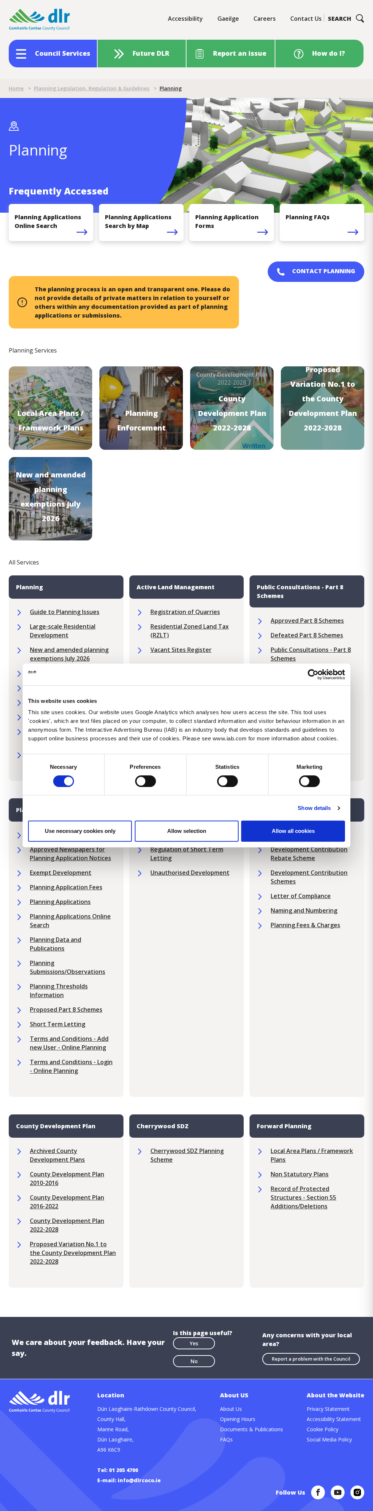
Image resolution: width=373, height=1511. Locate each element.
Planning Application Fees (66, 887)
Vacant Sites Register (181, 650)
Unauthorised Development (189, 873)
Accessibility (185, 19)
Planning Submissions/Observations (67, 967)
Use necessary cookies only (80, 831)
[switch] (145, 781)
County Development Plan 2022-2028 (67, 1225)
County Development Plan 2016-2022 (67, 1201)
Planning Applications (60, 902)
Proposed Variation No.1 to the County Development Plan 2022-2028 (73, 1253)
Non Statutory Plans (300, 1174)
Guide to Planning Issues (64, 612)
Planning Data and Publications (55, 944)
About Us (231, 1408)
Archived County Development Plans (57, 1155)
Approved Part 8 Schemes (307, 621)
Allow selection (186, 831)
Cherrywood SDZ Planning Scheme (187, 1155)
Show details (314, 808)
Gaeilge (228, 19)
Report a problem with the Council (311, 1358)
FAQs (226, 1439)
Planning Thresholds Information (59, 990)
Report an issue (239, 53)
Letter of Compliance (301, 896)
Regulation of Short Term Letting (186, 853)
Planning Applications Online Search (70, 920)
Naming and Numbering (304, 910)
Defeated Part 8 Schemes (307, 635)
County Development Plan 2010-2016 (67, 1178)
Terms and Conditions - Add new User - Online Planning (69, 1043)
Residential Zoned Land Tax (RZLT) (189, 630)
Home (16, 88)
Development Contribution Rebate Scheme (309, 853)
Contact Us (306, 19)
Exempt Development (60, 873)
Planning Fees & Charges (305, 925)
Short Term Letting (57, 1024)
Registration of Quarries (185, 612)
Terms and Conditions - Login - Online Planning (71, 1066)
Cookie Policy (322, 1429)
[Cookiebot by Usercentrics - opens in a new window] (313, 674)
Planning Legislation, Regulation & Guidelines (91, 88)
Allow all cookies (293, 831)
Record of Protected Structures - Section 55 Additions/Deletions (303, 1197)
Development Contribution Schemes (309, 877)
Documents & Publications (251, 1429)
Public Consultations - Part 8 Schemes (311, 654)
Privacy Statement (328, 1408)
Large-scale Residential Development (62, 630)
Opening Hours (237, 1419)
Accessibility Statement (334, 1419)
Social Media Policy (329, 1439)
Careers (265, 19)
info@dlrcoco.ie (139, 1480)
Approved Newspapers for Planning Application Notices (70, 853)
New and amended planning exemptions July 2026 (69, 654)
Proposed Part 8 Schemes (66, 1010)
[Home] (40, 20)
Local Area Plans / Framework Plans (312, 1155)
